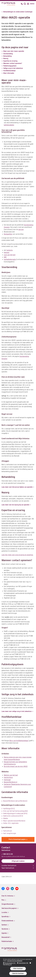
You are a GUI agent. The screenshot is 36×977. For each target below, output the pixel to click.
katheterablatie (9, 125)
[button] (18, 487)
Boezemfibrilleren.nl (10, 782)
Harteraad (7, 780)
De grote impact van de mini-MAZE (16, 766)
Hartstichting (8, 777)
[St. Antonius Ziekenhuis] (8, 4)
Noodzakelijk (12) (10, 963)
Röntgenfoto (8, 234)
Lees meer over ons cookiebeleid (14, 960)
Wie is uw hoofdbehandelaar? (19, 741)
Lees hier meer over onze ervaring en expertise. (17, 555)
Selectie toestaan (18, 973)
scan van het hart (9, 255)
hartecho (10, 250)
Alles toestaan (18, 968)
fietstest (6, 252)
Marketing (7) (7, 964)
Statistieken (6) (23, 963)
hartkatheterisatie (10, 259)
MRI (5, 257)
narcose (21, 229)
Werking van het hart (11, 775)
